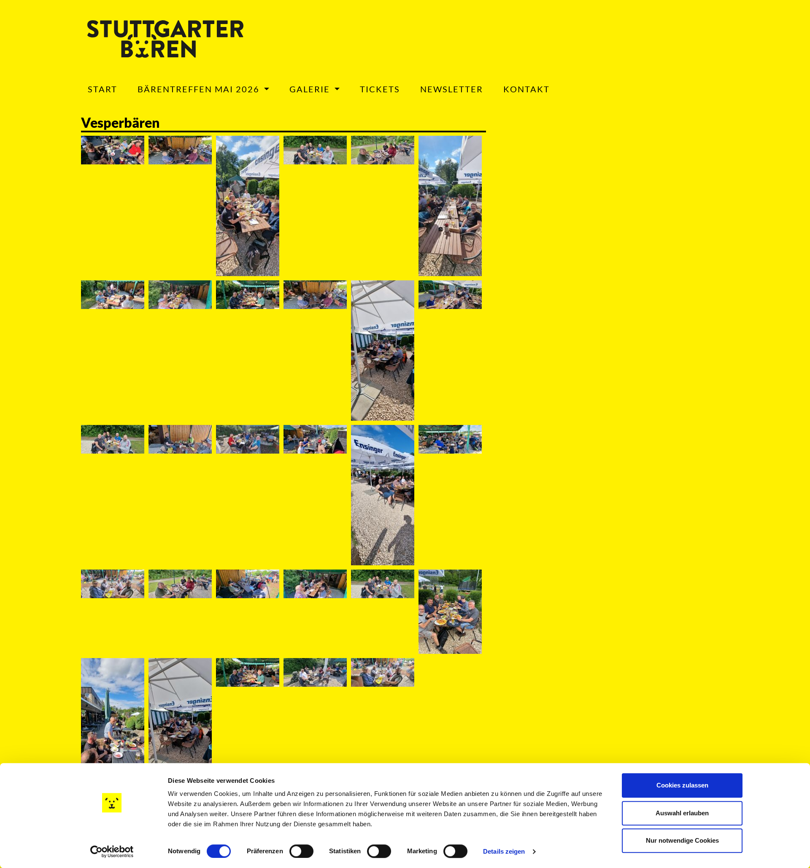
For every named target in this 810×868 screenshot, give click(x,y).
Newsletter (451, 89)
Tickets (380, 89)
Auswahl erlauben (682, 813)
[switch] (301, 851)
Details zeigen (504, 851)
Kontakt (526, 89)
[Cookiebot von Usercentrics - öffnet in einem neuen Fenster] (112, 851)
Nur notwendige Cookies (682, 840)
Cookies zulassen (682, 785)
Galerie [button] (310, 89)
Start (102, 89)
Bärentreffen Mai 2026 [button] (200, 89)
